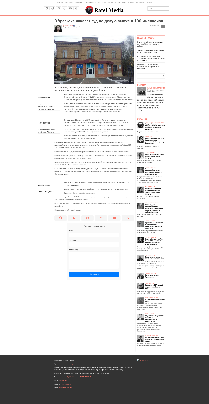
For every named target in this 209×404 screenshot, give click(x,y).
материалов (73, 364)
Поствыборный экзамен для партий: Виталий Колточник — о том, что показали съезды (153, 171)
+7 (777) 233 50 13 (65, 384)
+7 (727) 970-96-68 (85, 377)
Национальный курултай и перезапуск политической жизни (154, 339)
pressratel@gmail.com (65, 388)
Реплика (141, 85)
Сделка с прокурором (46, 192)
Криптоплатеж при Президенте (151, 276)
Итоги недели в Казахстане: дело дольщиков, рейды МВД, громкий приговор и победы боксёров (154, 208)
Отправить (94, 274)
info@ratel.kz (62, 380)
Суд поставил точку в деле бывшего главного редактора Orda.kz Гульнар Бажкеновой (154, 141)
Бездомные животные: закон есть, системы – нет (154, 258)
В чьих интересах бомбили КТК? (155, 300)
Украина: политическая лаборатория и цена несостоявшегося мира (150, 51)
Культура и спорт (128, 2)
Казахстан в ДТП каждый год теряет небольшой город (154, 287)
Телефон (72, 240)
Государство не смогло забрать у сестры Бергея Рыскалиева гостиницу (46, 106)
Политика (68, 2)
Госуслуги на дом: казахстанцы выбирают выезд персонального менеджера (148, 67)
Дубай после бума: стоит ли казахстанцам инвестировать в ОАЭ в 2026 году (154, 225)
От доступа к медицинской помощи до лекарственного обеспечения (154, 318)
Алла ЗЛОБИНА (68, 25)
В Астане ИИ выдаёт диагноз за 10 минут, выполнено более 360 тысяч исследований (150, 58)
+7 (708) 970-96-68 (73, 377)
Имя (71, 231)
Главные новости (146, 37)
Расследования (90, 2)
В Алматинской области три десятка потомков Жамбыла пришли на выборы (150, 44)
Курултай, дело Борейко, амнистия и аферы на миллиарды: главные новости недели (154, 241)
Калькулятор (140, 2)
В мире (149, 2)
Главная (60, 2)
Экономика (79, 2)
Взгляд (117, 2)
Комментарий (74, 250)
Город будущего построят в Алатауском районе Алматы (154, 156)
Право (110, 2)
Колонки (142, 119)
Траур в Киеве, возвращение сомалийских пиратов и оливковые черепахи (155, 126)
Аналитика (102, 2)
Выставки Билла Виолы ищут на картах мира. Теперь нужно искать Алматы (153, 191)
